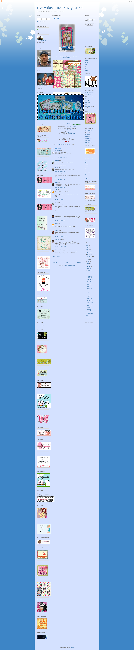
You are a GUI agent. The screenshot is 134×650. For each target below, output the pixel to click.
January (89, 270)
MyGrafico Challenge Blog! (70, 126)
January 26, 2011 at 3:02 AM (60, 199)
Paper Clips (89, 298)
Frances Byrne (88, 94)
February (89, 268)
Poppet (86, 178)
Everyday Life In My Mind (60, 8)
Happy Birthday (90, 307)
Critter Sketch (70, 131)
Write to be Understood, (90, 313)
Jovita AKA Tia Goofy (43, 40)
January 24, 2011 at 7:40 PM (60, 171)
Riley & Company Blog (89, 92)
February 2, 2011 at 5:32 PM (60, 253)
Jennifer (86, 62)
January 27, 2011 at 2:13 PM (60, 212)
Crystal (56, 182)
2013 (87, 245)
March (88, 266)
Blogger (72, 647)
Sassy (88, 291)
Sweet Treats (89, 303)
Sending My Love (89, 289)
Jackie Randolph (88, 130)
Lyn (85, 174)
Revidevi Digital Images (68, 89)
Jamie (86, 168)
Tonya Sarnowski (88, 142)
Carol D (86, 166)
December (89, 250)
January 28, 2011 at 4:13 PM (60, 228)
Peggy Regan (87, 140)
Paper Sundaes (70, 132)
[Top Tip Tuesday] (43, 325)
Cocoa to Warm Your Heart (90, 277)
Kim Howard (87, 134)
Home (67, 262)
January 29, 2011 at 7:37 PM (60, 246)
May (88, 263)
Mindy (86, 176)
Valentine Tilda (90, 279)
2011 (87, 249)
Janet (86, 170)
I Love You (89, 274)
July (88, 259)
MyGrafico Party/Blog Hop (89, 294)
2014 (87, 244)
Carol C (86, 164)
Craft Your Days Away (68, 134)
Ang (85, 160)
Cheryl (56, 167)
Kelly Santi (87, 100)
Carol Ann (57, 230)
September (89, 256)
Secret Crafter (72, 133)
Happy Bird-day (90, 302)
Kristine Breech (88, 136)
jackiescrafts (57, 150)
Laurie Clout (87, 102)
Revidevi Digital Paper (67, 57)
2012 (87, 247)
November (89, 252)
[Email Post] (73, 144)
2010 (87, 315)
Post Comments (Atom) (70, 265)
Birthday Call (89, 305)
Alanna (86, 60)
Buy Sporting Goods (41, 21)
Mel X (56, 202)
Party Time (89, 284)
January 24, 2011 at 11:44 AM (61, 165)
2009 (87, 317)
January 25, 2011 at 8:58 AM (60, 179)
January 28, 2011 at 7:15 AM (60, 220)
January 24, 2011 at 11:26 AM (61, 157)
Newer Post (55, 262)
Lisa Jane (57, 160)
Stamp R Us (69, 129)
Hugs (88, 286)
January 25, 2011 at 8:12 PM (60, 187)
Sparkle (86, 70)
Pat (85, 68)
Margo (86, 64)
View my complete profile (42, 43)
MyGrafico (69, 123)
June (88, 261)
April (86, 162)
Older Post (79, 262)
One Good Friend (89, 310)
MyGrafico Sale (90, 296)
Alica (56, 223)
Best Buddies (89, 283)
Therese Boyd (87, 106)
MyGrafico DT (90, 300)
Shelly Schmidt (58, 249)
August (89, 258)
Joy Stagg (87, 98)
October (89, 254)
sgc (55, 214)
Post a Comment (56, 256)
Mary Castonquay (88, 138)
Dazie (56, 189)
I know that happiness (89, 272)
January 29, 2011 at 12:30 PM (61, 236)
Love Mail (89, 281)
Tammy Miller (58, 239)
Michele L (87, 104)
